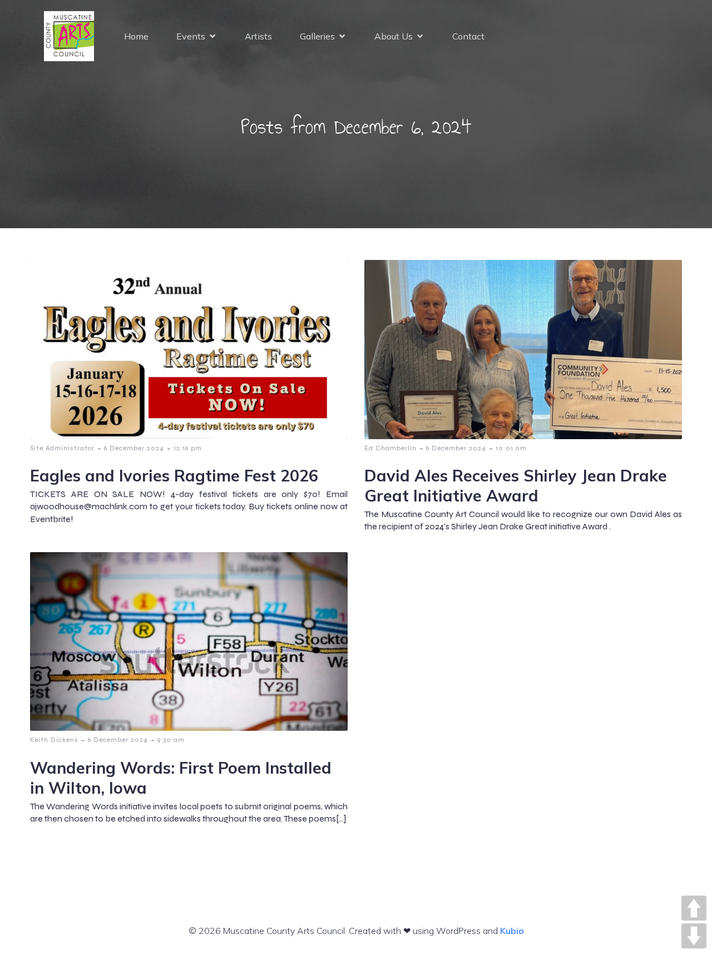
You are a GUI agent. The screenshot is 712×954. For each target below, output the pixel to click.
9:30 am (171, 740)
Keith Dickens (54, 740)
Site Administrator (62, 448)
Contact (468, 36)
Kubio (512, 930)
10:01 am (511, 448)
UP (693, 908)
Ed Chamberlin (390, 448)
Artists (258, 36)
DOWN (693, 935)
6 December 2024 (134, 448)
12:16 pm (188, 448)
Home (136, 36)
